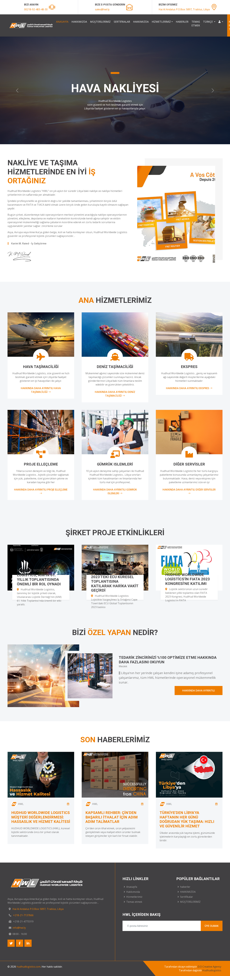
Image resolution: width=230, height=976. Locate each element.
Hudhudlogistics (211, 970)
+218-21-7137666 (23, 915)
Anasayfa (62, 21)
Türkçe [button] (208, 21)
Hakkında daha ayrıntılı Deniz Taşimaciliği (115, 393)
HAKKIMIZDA (141, 21)
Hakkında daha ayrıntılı (198, 690)
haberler (182, 21)
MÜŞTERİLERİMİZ (100, 21)
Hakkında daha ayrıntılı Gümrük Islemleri (115, 491)
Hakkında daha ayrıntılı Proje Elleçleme (40, 489)
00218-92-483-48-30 (36, 9)
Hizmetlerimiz (161, 21)
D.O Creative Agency (209, 966)
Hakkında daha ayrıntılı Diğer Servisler (189, 489)
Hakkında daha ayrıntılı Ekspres (188, 388)
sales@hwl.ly (102, 9)
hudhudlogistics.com (29, 966)
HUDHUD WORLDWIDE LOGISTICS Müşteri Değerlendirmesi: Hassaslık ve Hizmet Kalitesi (40, 817)
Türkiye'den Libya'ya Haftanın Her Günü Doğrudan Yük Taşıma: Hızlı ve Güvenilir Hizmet (187, 819)
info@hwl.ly (19, 927)
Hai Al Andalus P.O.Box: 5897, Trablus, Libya (184, 9)
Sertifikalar (122, 21)
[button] (221, 21)
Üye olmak (212, 926)
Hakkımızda (79, 21)
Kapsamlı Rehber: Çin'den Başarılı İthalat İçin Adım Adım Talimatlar (111, 817)
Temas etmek (196, 23)
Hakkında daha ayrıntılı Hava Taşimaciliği (41, 390)
